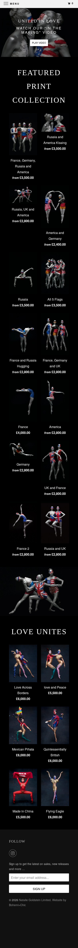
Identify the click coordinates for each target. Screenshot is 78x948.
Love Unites (39, 631)
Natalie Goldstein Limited (35, 900)
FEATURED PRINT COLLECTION (39, 86)
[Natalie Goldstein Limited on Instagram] (13, 853)
